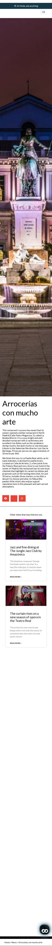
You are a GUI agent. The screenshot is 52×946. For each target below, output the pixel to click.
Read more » (15, 577)
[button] (43, 12)
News (14, 942)
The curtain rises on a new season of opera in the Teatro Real (25, 617)
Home (7, 942)
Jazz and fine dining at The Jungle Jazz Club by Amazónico (26, 550)
